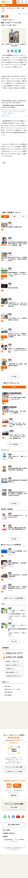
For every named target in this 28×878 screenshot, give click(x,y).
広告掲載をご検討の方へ (9, 833)
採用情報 (5, 836)
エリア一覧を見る (13, 444)
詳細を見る (14, 795)
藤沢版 (3, 5)
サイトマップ (14, 841)
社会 (23, 8)
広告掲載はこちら (10, 669)
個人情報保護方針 (8, 839)
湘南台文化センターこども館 (12, 689)
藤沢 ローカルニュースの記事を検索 (13, 598)
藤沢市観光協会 (9, 692)
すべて (3, 8)
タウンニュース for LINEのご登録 (13, 767)
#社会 (3, 162)
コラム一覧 (14, 641)
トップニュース (11, 8)
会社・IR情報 (6, 830)
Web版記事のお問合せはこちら (14, 676)
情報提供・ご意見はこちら (13, 661)
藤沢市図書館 (8, 695)
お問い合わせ (15, 824)
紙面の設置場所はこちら (12, 672)
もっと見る (14, 376)
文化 (18, 8)
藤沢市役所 (7, 686)
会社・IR (18, 2)
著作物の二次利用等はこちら (13, 665)
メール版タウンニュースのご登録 (13, 771)
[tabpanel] (14, 37)
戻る (3, 11)
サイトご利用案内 (19, 839)
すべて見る (13, 503)
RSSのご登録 (13, 807)
